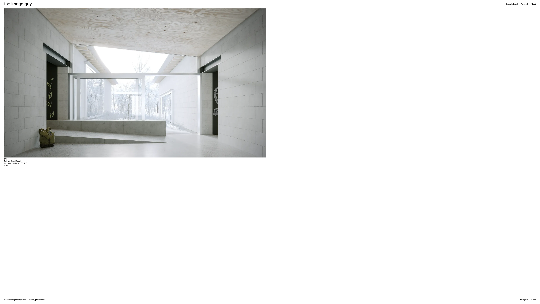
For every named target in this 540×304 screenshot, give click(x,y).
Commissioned (512, 4)
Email (533, 299)
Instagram (524, 299)
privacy (17, 299)
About (533, 4)
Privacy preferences (37, 299)
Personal (524, 4)
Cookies (7, 299)
